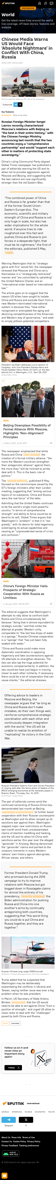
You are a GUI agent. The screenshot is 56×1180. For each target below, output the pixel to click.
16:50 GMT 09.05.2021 (12, 63)
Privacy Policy (33, 1141)
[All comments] (4, 1176)
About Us (5, 1137)
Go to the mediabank (36, 99)
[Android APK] (10, 1154)
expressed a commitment (17, 812)
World (5, 1023)
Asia (6, 420)
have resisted (32, 454)
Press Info (16, 1137)
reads (9, 252)
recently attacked (33, 896)
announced (18, 1002)
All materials (6, 115)
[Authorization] (40, 3)
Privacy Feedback (9, 1145)
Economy (40, 1111)
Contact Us (6, 1141)
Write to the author (20, 115)
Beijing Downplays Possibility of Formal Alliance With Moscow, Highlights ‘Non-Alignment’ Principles (26, 431)
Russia (28, 1111)
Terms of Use (28, 1137)
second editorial (17, 480)
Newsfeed (15, 1023)
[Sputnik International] (8, 4)
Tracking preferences (29, 1145)
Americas (17, 1111)
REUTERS (7, 375)
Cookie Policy (19, 1141)
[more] (51, 443)
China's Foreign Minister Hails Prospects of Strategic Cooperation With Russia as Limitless (25, 592)
